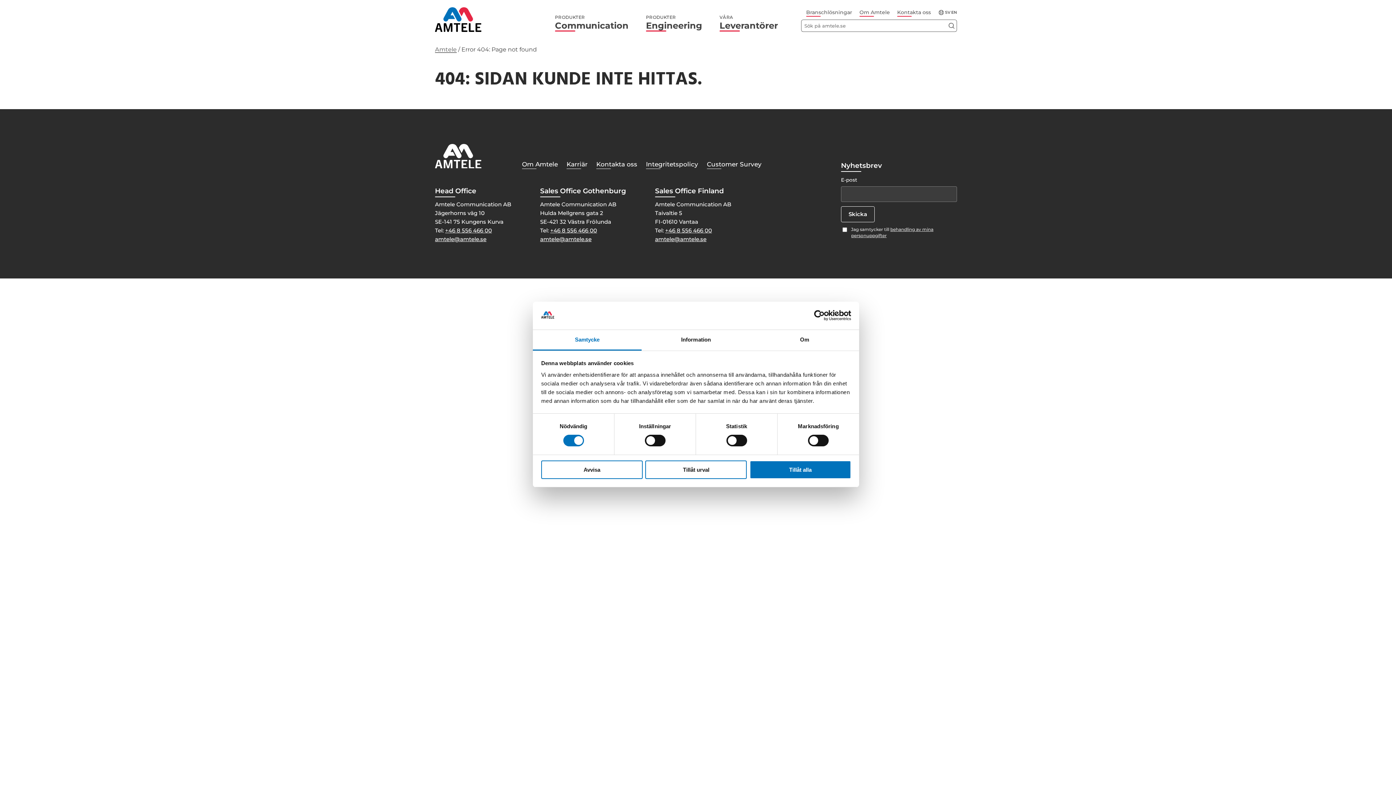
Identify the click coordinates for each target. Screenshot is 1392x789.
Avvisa (592, 470)
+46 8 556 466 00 (468, 230)
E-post (849, 180)
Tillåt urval (696, 470)
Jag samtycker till (892, 232)
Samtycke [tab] (587, 339)
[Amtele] (458, 19)
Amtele (446, 49)
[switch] (655, 440)
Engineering (674, 23)
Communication (592, 23)
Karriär (577, 164)
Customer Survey (734, 164)
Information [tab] (696, 339)
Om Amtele (874, 12)
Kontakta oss (914, 12)
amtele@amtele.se (460, 239)
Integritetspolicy (672, 164)
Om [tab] (804, 339)
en (954, 13)
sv (947, 13)
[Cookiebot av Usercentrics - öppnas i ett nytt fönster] (819, 315)
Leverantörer (749, 23)
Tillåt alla (800, 470)
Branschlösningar (829, 12)
